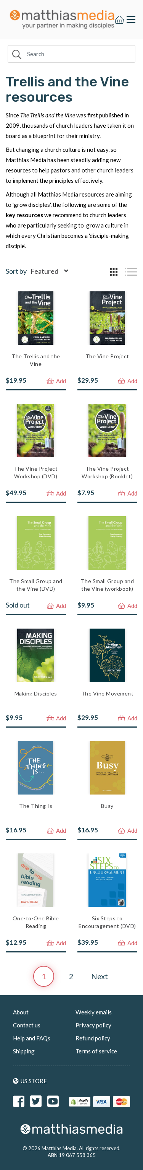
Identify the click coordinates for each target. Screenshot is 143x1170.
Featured (44, 271)
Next (99, 976)
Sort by (16, 271)
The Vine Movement (107, 693)
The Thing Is (35, 806)
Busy (107, 806)
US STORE (34, 1080)
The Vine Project (107, 356)
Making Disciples (35, 693)
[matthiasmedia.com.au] (62, 17)
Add (60, 380)
